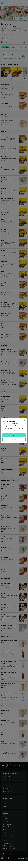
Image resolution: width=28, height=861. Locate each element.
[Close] (25, 420)
